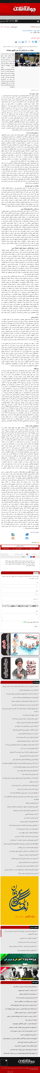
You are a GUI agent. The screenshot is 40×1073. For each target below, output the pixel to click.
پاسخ (23, 557)
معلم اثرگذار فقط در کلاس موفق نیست (28, 833)
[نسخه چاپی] (16, 42)
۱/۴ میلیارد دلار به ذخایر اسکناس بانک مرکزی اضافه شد (24, 859)
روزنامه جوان (33, 532)
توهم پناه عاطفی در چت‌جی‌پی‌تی (28, 938)
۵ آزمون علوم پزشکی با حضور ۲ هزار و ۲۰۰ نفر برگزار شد (24, 840)
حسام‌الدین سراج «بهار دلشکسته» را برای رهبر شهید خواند (23, 825)
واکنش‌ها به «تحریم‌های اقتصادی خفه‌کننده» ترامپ (25, 698)
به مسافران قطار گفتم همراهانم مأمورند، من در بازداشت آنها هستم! (20, 1053)
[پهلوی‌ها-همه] (19, 973)
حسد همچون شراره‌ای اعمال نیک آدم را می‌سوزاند (25, 810)
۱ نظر (31, 32)
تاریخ (38, 38)
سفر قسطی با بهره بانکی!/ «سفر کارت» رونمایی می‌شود (22, 946)
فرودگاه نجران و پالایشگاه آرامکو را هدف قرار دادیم (25, 760)
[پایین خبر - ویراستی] (27, 535)
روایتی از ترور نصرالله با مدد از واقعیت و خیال (26, 1001)
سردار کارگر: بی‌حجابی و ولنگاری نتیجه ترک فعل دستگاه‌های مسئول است (20, 763)
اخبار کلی (33, 38)
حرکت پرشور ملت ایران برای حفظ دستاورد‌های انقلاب (23, 1005)
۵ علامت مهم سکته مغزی (31, 814)
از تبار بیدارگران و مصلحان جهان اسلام (27, 1042)
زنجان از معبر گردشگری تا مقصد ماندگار (28, 873)
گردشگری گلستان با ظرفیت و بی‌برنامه (28, 855)
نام (37, 582)
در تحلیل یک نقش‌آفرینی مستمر (29, 1035)
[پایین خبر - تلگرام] (27, 538)
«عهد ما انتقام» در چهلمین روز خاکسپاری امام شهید (25, 730)
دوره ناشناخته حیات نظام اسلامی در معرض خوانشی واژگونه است (21, 1009)
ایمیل (37, 591)
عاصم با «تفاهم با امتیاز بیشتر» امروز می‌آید (27, 866)
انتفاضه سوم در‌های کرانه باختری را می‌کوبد (27, 723)
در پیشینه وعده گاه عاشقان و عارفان (28, 994)
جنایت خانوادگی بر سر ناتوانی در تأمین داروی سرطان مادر (23, 851)
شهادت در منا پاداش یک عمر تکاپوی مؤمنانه (20, 50)
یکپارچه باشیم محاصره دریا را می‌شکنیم (28, 847)
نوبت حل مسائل (34, 782)
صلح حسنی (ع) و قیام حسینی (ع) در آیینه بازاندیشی (23, 1050)
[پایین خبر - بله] (13, 535)
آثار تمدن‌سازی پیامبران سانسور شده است (26, 998)
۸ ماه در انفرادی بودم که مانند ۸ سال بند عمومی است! (23, 1031)
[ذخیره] (23, 42)
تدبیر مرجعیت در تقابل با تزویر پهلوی (27, 990)
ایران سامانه (4, 1072)
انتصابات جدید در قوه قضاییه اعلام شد (28, 690)
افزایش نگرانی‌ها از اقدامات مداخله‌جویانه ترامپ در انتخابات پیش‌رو (21, 870)
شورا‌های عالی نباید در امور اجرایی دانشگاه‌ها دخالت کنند (24, 793)
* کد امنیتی (35, 599)
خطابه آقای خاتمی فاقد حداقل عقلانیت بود (27, 771)
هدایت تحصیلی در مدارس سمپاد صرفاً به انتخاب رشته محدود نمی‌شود (20, 686)
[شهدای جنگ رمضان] (20, 644)
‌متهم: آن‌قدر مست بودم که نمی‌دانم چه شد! (27, 829)
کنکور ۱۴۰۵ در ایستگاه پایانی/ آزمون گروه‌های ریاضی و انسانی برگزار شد (20, 778)
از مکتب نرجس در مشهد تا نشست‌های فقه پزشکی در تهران (22, 1016)
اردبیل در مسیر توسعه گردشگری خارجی (28, 734)
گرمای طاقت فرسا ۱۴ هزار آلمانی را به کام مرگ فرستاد (25, 785)
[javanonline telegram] (36, 42)
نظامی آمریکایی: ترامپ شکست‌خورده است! (27, 737)
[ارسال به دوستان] (19, 42)
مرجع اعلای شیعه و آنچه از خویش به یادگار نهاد (25, 987)
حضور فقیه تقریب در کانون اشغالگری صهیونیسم (25, 1024)
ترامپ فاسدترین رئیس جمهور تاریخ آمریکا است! (25, 767)
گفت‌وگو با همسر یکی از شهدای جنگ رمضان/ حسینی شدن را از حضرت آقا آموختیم (21, 932)
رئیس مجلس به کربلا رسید (31, 818)
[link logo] (19, 8)
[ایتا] (13, 538)
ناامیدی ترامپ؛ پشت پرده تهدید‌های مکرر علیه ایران (25, 705)
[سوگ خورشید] (20, 668)
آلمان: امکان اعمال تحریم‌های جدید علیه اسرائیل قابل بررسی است (21, 745)
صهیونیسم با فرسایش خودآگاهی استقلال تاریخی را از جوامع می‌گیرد (20, 1038)
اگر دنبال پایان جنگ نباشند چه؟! (30, 774)
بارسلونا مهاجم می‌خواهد (32, 803)
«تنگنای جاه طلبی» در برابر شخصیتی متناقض (26, 1013)
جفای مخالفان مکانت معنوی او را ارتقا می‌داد (26, 1046)
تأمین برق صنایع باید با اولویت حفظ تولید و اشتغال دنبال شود (22, 807)
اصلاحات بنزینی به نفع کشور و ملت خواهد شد (26, 726)
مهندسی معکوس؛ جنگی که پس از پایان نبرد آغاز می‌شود (24, 752)
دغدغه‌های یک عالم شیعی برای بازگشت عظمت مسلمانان (23, 1027)
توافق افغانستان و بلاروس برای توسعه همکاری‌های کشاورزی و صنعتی (21, 844)
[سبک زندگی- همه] (19, 900)
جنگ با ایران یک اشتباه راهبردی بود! (29, 756)
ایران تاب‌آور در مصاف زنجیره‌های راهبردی (27, 741)
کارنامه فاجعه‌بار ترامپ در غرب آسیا (29, 748)
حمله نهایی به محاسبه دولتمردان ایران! (28, 862)
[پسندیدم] (39, 41)
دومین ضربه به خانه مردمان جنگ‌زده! (27, 942)
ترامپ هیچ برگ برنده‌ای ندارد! (30, 715)
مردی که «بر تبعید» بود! (31, 1020)
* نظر (37, 611)
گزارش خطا (34, 542)
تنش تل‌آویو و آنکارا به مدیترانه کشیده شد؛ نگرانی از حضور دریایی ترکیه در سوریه (20, 710)
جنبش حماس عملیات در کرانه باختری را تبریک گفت (25, 719)
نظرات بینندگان (20, 546)
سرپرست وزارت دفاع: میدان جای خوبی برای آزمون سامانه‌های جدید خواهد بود (21, 798)
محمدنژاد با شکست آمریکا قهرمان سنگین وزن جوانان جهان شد (22, 694)
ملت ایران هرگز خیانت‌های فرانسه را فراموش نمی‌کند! (24, 701)
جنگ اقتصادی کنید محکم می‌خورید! (29, 822)
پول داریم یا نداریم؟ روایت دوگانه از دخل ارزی (26, 836)
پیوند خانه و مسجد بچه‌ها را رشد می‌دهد (27, 789)
